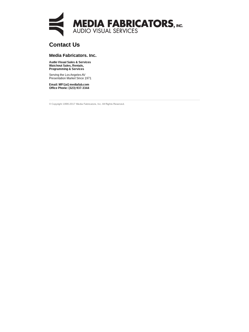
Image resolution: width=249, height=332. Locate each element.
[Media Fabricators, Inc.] (116, 24)
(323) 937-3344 (79, 88)
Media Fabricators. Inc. (73, 55)
